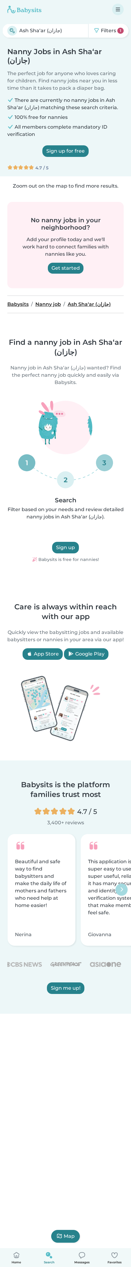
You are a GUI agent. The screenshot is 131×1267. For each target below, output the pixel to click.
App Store (46, 654)
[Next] (121, 890)
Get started (65, 268)
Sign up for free (65, 151)
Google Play (89, 654)
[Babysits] (24, 9)
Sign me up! (65, 988)
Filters (110, 30)
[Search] (12, 31)
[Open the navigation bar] (118, 9)
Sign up (65, 547)
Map (69, 1236)
